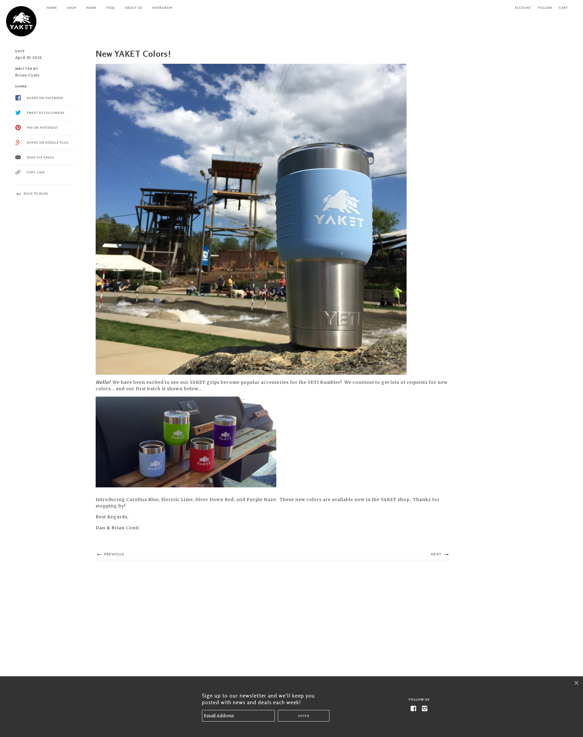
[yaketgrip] (21, 21)
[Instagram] (425, 709)
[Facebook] (413, 709)
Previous (113, 554)
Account (523, 7)
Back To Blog (35, 193)
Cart (563, 7)
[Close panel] (576, 683)
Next (436, 554)
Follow (545, 7)
